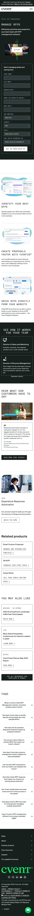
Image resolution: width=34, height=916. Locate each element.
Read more (7, 665)
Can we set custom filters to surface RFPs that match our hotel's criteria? (13, 742)
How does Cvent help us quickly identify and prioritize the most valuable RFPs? (14, 717)
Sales (3, 836)
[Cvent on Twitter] (13, 877)
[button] (17, 49)
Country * (7, 122)
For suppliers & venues (9, 859)
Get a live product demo (17, 163)
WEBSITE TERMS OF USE (15, 893)
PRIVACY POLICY (14, 889)
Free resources (7, 850)
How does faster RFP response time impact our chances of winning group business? (14, 779)
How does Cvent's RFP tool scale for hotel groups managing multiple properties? (14, 804)
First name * (8, 74)
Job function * (9, 114)
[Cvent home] (6, 9)
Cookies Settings (8, 898)
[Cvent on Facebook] (9, 877)
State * (6, 130)
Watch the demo (10, 520)
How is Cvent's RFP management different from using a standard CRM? (14, 816)
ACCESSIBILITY (7, 891)
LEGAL (3, 889)
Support (4, 855)
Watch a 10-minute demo (23, 4)
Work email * (8, 106)
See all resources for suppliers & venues (17, 677)
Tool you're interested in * (14, 138)
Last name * (8, 81)
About (3, 841)
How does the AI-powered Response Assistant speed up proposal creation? (14, 729)
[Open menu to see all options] (31, 9)
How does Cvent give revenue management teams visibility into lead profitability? (14, 754)
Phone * (15, 98)
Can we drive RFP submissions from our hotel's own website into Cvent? (14, 766)
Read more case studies (14, 457)
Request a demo (17, 376)
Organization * (9, 89)
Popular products (7, 845)
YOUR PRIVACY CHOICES (19, 895)
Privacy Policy (14, 902)
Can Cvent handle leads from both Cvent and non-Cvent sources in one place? (14, 791)
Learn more (8, 643)
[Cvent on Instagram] (25, 877)
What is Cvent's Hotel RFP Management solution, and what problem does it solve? (14, 705)
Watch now (7, 619)
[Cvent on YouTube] (21, 877)
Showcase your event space (15, 565)
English (6, 909)
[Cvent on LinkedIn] (17, 877)
